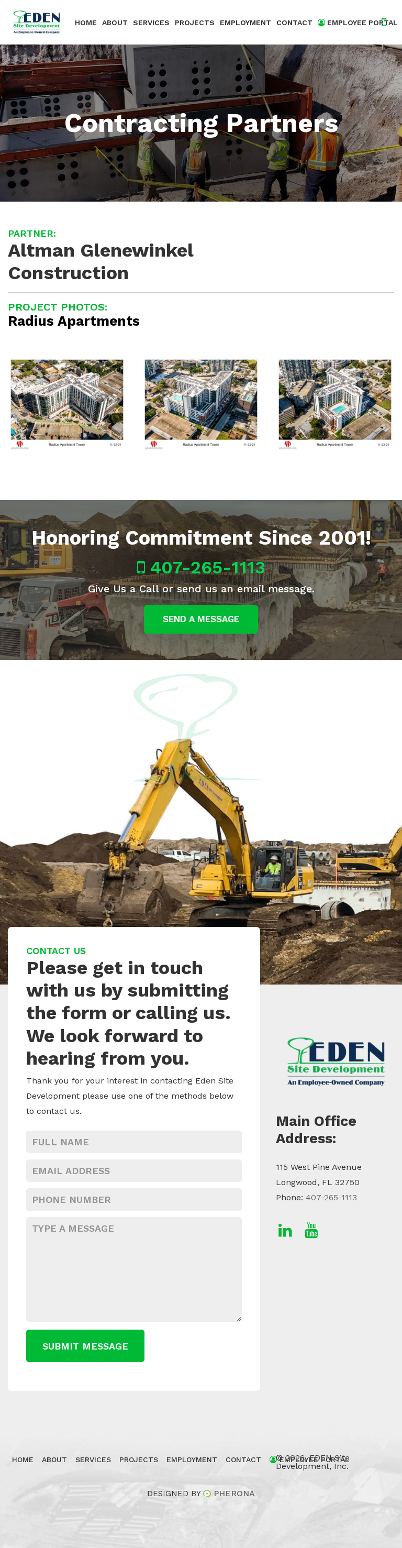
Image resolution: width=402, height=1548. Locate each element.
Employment (245, 22)
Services (151, 22)
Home (86, 22)
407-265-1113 (205, 567)
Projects (195, 22)
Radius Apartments (74, 321)
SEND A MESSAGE (201, 619)
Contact (294, 22)
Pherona (234, 1493)
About (115, 22)
